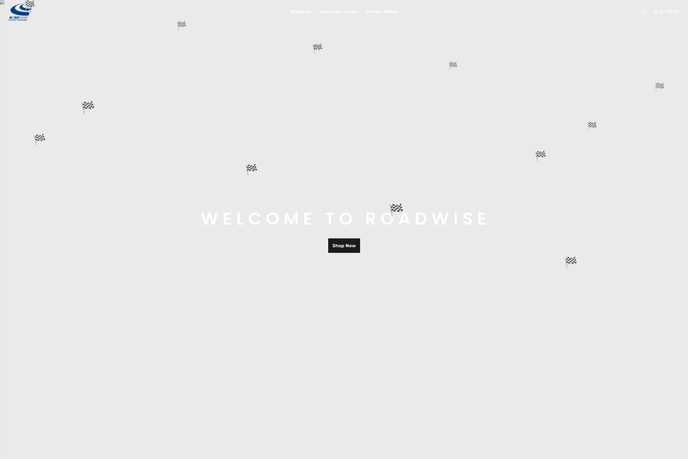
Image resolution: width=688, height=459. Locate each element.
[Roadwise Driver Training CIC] (36, 12)
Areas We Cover (338, 11)
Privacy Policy (382, 11)
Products (300, 11)
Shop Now (344, 245)
